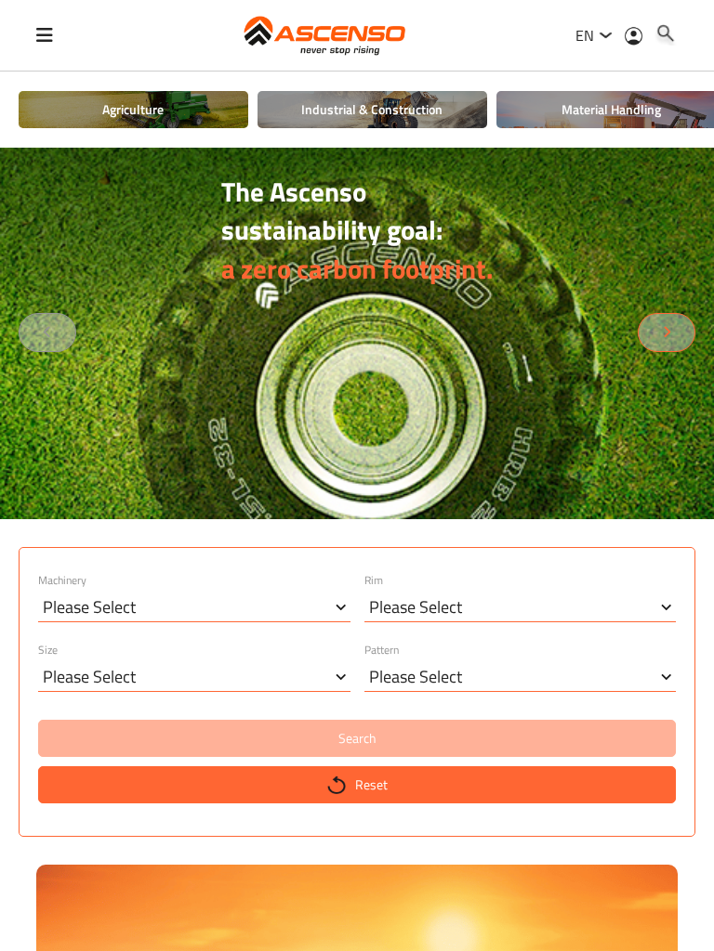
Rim (373, 580)
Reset (371, 784)
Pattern (381, 650)
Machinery (62, 580)
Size (48, 650)
